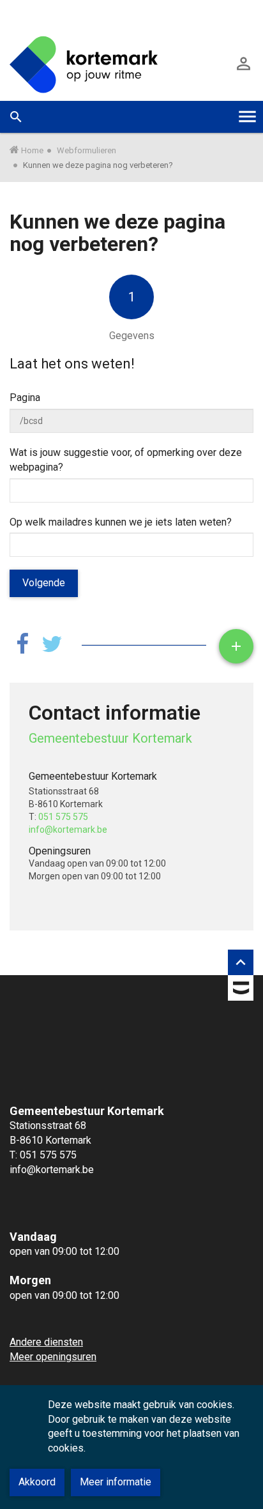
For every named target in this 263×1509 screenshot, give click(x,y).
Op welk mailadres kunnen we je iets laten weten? (121, 522)
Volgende (43, 583)
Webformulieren (86, 150)
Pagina (25, 397)
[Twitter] (52, 644)
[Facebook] (22, 644)
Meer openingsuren (53, 1357)
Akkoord (37, 1482)
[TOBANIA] (240, 990)
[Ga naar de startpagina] (84, 64)
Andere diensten (46, 1342)
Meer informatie (115, 1482)
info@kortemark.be (68, 829)
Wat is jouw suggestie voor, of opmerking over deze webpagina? (126, 459)
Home (32, 150)
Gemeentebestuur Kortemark (110, 738)
